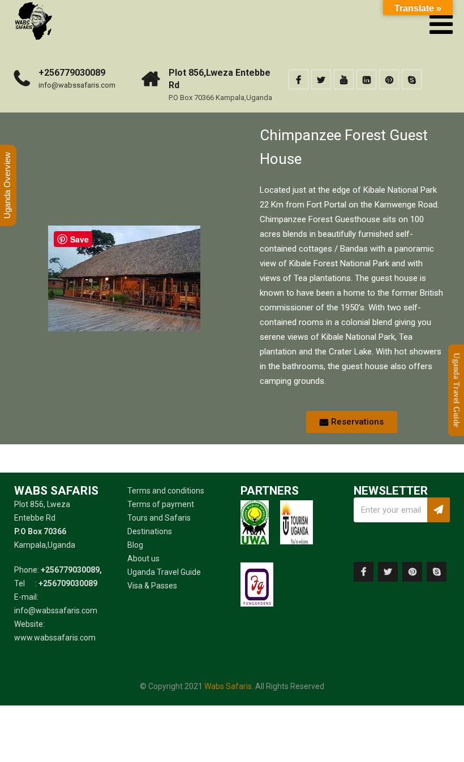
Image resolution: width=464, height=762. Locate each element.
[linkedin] (366, 79)
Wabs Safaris (228, 686)
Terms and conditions (165, 490)
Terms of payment (160, 504)
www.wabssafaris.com (55, 637)
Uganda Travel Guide (164, 572)
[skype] (412, 79)
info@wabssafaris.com (76, 85)
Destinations (149, 531)
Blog (135, 544)
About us (143, 558)
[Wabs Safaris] (33, 5)
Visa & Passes (152, 585)
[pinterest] (389, 79)
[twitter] (321, 79)
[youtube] (344, 79)
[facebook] (298, 79)
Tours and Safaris (159, 517)
